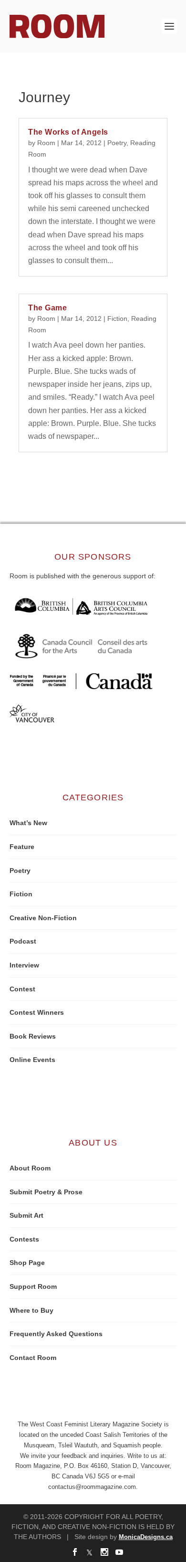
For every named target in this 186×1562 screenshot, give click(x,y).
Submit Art (26, 1215)
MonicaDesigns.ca (146, 1537)
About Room (30, 1168)
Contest (22, 989)
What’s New (28, 823)
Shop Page (27, 1262)
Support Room (33, 1286)
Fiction (117, 318)
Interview (24, 965)
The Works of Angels (68, 132)
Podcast (23, 941)
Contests (24, 1239)
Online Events (32, 1059)
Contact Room (33, 1357)
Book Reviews (33, 1036)
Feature (22, 846)
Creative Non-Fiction (43, 918)
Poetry (116, 143)
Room (46, 143)
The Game (47, 308)
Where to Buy (31, 1310)
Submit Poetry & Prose (46, 1192)
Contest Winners (37, 1012)
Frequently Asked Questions (56, 1334)
